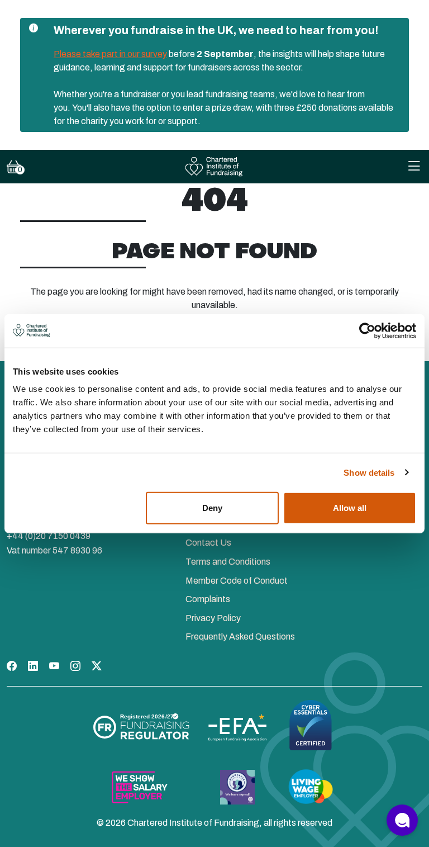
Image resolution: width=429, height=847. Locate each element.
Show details (369, 472)
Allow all (349, 508)
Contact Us (208, 542)
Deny (212, 508)
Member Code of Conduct (236, 580)
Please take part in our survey (110, 54)
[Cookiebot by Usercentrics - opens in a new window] (367, 330)
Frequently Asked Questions (240, 636)
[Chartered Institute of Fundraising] (214, 167)
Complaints (207, 599)
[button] (402, 820)
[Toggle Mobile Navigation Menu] (414, 166)
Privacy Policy (213, 618)
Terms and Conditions (227, 561)
